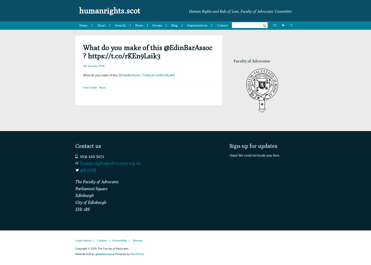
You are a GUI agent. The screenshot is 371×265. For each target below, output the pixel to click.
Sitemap (137, 240)
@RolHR (88, 170)
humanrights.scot (109, 10)
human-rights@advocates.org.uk (110, 163)
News (102, 87)
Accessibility (119, 240)
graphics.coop (105, 254)
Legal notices (83, 240)
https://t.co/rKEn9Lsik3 (159, 75)
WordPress (137, 254)
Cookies (102, 240)
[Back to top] (360, 254)
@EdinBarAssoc (129, 75)
